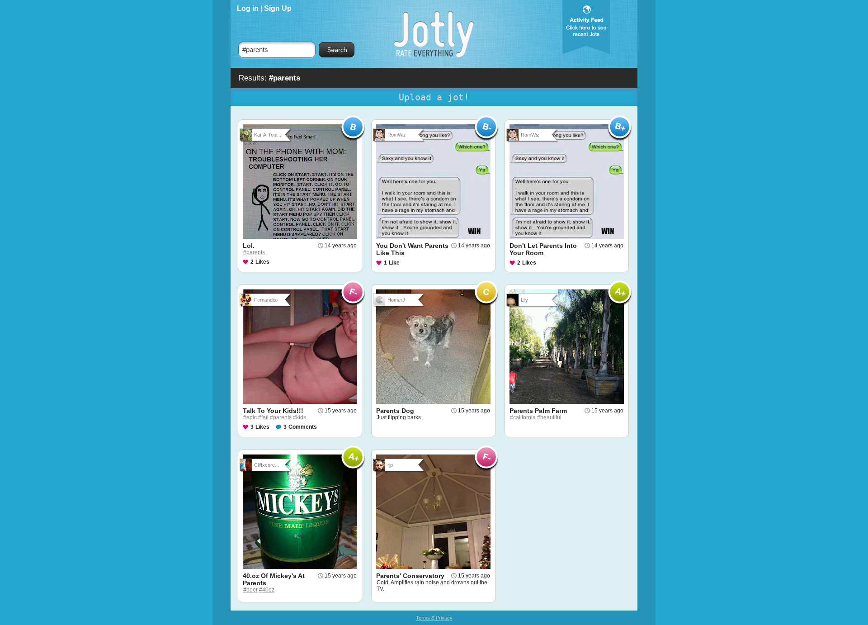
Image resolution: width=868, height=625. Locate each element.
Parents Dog (395, 410)
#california (523, 417)
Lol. (249, 245)
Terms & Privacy (434, 617)
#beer (250, 590)
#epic (250, 417)
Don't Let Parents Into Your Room (543, 249)
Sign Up (278, 8)
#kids (299, 417)
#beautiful (549, 417)
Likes (262, 262)
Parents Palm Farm (538, 410)
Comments (302, 427)
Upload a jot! (434, 97)
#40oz (266, 590)
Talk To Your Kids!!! (273, 410)
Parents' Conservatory (410, 575)
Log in (248, 8)
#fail (263, 417)
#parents (254, 252)
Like (394, 263)
